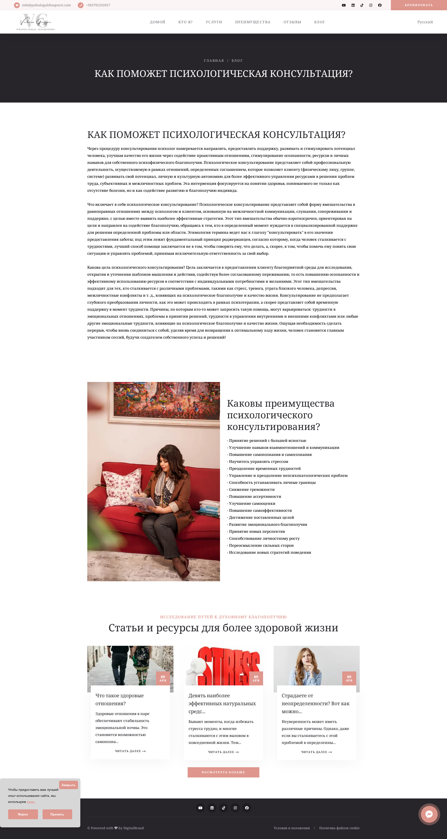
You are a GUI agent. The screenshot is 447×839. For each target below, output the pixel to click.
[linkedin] (353, 5)
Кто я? (185, 22)
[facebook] (380, 5)
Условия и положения (292, 828)
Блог (319, 22)
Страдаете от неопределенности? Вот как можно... (315, 703)
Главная (214, 60)
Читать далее (128, 751)
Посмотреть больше (223, 772)
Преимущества (253, 22)
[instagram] (370, 5)
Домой (158, 22)
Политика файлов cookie (339, 828)
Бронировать (419, 5)
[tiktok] (361, 5)
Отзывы (292, 22)
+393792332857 (98, 5)
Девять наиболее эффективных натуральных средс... (222, 703)
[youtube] (344, 5)
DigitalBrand (133, 828)
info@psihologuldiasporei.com (46, 5)
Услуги (214, 22)
